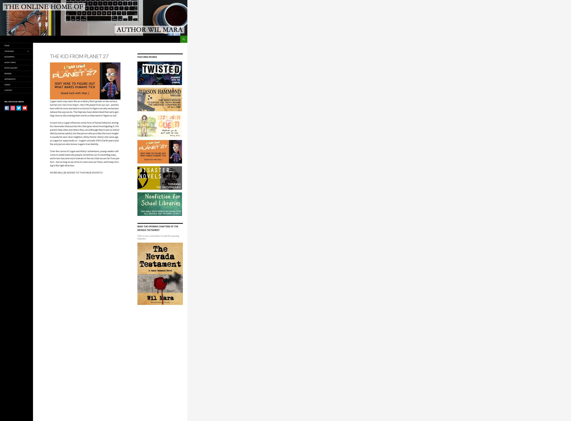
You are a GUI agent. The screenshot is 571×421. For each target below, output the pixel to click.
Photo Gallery (10, 68)
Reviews (7, 73)
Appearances (9, 79)
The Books (9, 51)
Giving (7, 85)
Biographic (9, 57)
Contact (8, 90)
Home (6, 46)
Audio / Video (10, 62)
